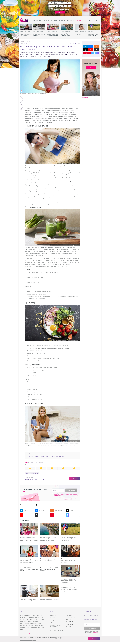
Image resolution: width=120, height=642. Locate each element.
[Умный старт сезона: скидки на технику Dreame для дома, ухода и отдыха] (39, 27)
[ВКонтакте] (90, 46)
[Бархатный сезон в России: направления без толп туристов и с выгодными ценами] (67, 27)
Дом (67, 20)
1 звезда (70, 43)
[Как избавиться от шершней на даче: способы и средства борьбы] (49, 565)
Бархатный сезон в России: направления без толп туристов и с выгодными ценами (67, 33)
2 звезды (71, 43)
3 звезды (72, 43)
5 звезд (75, 43)
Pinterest (57, 515)
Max (71, 515)
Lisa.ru (21, 43)
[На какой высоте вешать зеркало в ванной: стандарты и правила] (29, 565)
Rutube (71, 510)
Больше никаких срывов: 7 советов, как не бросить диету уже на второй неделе (29, 560)
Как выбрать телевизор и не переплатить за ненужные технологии (69, 580)
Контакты (53, 620)
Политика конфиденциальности (56, 629)
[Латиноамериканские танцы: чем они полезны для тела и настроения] (70, 551)
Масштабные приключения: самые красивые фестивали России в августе (93, 33)
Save (22, 91)
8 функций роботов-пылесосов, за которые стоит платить (49, 600)
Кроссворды (69, 624)
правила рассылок (57, 495)
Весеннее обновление (32, 473)
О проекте (53, 615)
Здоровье (73, 20)
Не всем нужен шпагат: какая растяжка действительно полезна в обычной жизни (25, 33)
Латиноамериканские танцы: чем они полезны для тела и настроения (69, 560)
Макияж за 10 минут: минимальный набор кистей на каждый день (46, 456)
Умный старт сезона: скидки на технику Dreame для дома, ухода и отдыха (39, 33)
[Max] (95, 53)
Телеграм (26, 510)
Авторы (52, 622)
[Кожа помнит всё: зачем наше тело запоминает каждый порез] (81, 27)
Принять (94, 638)
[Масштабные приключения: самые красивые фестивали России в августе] (94, 27)
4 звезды (74, 43)
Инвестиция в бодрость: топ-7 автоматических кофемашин (29, 600)
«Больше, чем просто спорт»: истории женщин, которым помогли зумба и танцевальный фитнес (53, 33)
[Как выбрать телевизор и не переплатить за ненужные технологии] (70, 571)
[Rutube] (85, 49)
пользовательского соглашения (59, 494)
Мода (40, 20)
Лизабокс (80, 20)
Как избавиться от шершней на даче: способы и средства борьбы (49, 569)
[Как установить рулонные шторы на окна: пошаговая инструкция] (70, 585)
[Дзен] (96, 49)
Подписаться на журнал (26, 633)
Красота (46, 20)
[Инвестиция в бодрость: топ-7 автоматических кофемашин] (29, 591)
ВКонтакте (41, 510)
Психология (54, 20)
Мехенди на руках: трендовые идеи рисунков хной (49, 559)
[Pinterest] (87, 53)
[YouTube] (90, 49)
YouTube (26, 515)
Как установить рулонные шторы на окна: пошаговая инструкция (69, 589)
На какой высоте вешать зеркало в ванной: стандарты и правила (29, 569)
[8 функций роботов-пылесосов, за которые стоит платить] (49, 591)
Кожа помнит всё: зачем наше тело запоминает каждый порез (80, 33)
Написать (75, 479)
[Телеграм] (85, 46)
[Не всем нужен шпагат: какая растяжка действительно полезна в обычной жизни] (26, 27)
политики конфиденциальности (71, 494)
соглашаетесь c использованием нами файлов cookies (49, 638)
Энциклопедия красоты (70, 618)
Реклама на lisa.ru (85, 97)
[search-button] (92, 20)
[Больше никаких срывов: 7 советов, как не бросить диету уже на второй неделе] (29, 551)
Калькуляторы (70, 621)
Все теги (68, 626)
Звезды (35, 20)
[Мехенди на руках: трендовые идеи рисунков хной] (49, 551)
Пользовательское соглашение (55, 625)
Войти (97, 20)
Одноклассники (58, 510)
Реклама (52, 618)
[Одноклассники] (96, 46)
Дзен (40, 515)
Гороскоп (62, 20)
